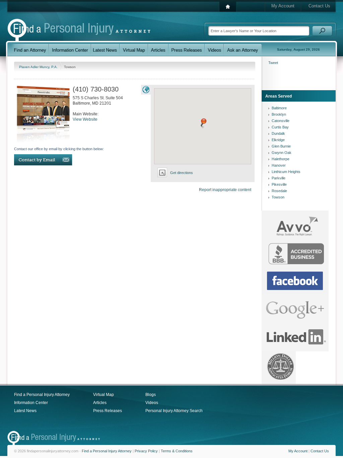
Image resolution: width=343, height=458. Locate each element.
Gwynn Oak (281, 153)
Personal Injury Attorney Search (174, 410)
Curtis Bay (280, 127)
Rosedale (279, 191)
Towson (278, 197)
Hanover (279, 165)
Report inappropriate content (225, 189)
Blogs (150, 394)
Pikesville (279, 184)
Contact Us (319, 5)
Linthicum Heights (286, 172)
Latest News (25, 410)
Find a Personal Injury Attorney (42, 394)
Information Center (31, 402)
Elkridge (278, 140)
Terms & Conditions (177, 451)
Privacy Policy (146, 451)
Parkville (278, 178)
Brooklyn (279, 114)
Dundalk (278, 133)
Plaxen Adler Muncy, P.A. (39, 67)
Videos (151, 402)
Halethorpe (280, 159)
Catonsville (280, 121)
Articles (100, 402)
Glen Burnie (281, 146)
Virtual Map (103, 394)
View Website (85, 119)
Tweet (273, 63)
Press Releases (107, 410)
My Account (282, 5)
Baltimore (279, 108)
